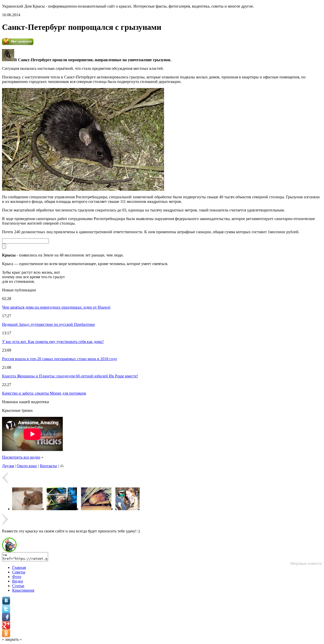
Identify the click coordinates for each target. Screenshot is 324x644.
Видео (17, 581)
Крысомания (23, 590)
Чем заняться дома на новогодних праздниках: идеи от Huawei (56, 307)
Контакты (48, 466)
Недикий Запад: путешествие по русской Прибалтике (48, 324)
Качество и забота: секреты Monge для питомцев (44, 393)
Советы (18, 572)
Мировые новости (306, 563)
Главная (19, 567)
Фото (16, 576)
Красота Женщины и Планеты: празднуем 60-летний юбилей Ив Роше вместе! (70, 376)
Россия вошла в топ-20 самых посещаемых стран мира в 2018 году (59, 359)
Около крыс (27, 466)
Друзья (8, 466)
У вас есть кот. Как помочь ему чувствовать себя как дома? (53, 341)
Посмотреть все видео (21, 457)
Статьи (18, 586)
